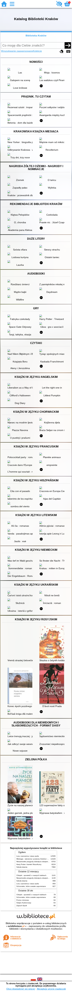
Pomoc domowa (22, 900)
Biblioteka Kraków (36, 35)
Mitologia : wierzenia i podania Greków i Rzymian (35, 859)
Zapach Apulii (21, 905)
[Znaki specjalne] (68, 51)
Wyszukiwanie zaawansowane (17, 51)
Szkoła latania (21, 867)
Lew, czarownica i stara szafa (27, 856)
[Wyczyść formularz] (61, 51)
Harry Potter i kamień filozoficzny (28, 864)
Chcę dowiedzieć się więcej (20, 989)
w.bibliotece (16, 926)
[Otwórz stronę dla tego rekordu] (21, 69)
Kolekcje (37, 51)
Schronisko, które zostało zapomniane (31, 886)
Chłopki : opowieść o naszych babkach (31, 875)
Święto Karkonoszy (23, 903)
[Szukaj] (68, 45)
